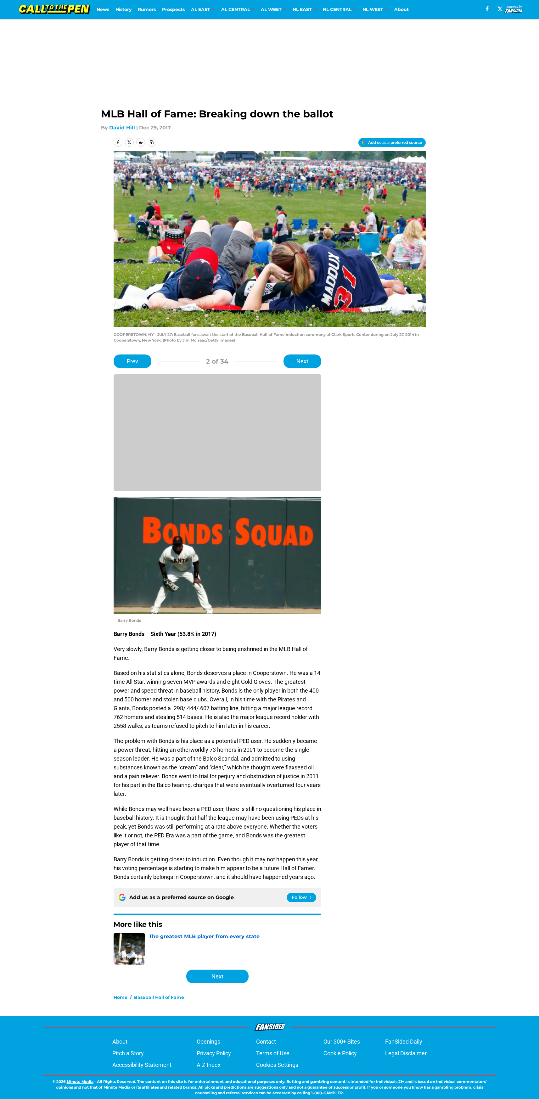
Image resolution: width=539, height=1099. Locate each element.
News (103, 9)
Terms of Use (272, 1053)
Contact (266, 1041)
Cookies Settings (277, 1065)
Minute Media (80, 1081)
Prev (132, 361)
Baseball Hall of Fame (159, 997)
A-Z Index (209, 1065)
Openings (208, 1041)
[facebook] (487, 8)
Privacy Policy (214, 1053)
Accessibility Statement (141, 1065)
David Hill (122, 128)
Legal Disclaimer (406, 1053)
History (123, 9)
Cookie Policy (340, 1053)
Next (302, 361)
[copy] (152, 142)
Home (120, 997)
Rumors (147, 9)
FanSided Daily (403, 1041)
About (401, 9)
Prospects (173, 9)
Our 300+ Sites (341, 1041)
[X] (500, 8)
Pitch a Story (128, 1053)
